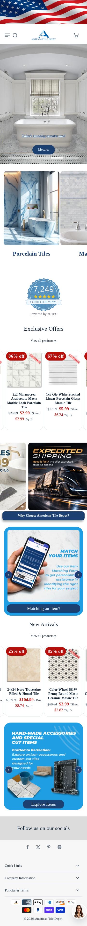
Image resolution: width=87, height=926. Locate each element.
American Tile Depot (48, 918)
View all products (42, 340)
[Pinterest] (49, 847)
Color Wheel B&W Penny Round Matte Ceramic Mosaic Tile (63, 694)
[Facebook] (27, 847)
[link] (55, 341)
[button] (8, 574)
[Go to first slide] (9, 346)
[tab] (14, 158)
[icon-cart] (76, 35)
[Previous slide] (3, 346)
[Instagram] (59, 847)
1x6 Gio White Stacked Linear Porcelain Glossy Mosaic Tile (63, 399)
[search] (15, 35)
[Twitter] (38, 847)
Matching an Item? (43, 608)
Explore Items (43, 804)
